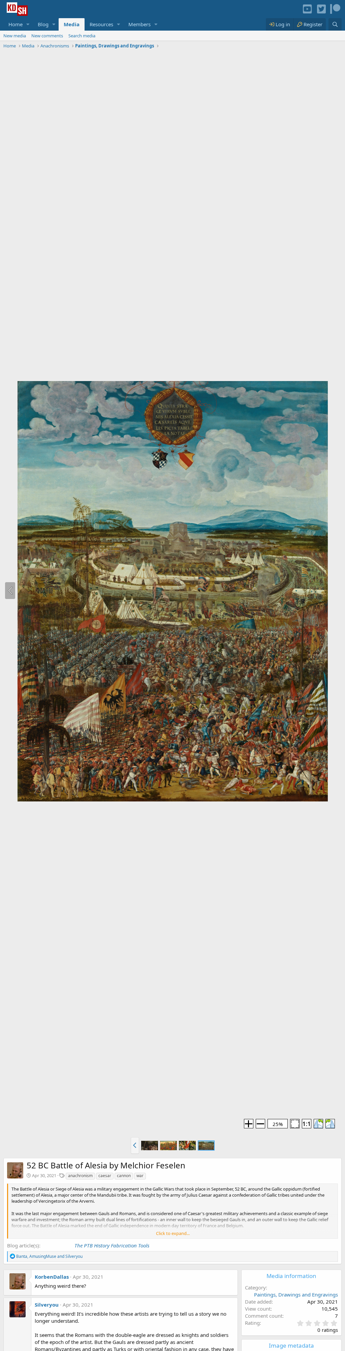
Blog (43, 24)
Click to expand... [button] (173, 1233)
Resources (101, 24)
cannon (124, 1175)
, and (49, 1256)
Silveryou (47, 1304)
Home (15, 24)
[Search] (335, 24)
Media (72, 24)
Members (139, 24)
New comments (47, 36)
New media (14, 36)
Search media (81, 36)
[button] (28, 24)
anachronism (80, 1175)
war (140, 1175)
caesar (104, 1175)
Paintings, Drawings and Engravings (296, 1294)
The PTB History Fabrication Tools (111, 1245)
